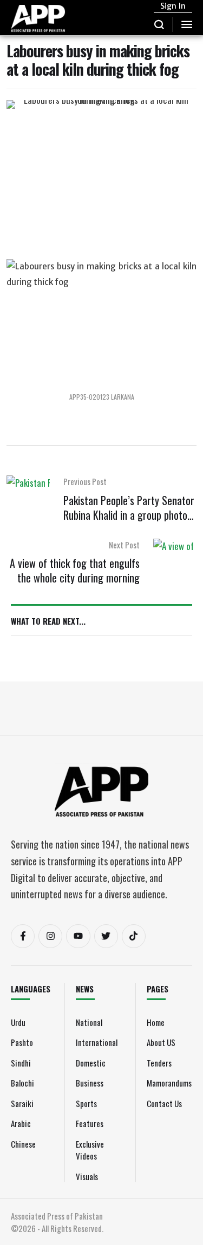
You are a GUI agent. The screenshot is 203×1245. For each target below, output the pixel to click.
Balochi (22, 1083)
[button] (159, 24)
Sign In (173, 6)
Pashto (22, 1042)
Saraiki (22, 1103)
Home (156, 1022)
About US (161, 1042)
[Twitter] (106, 936)
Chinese (23, 1144)
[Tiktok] (134, 936)
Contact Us (164, 1103)
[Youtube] (78, 936)
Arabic (21, 1123)
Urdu (18, 1022)
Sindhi (21, 1063)
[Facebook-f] (23, 936)
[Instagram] (50, 936)
